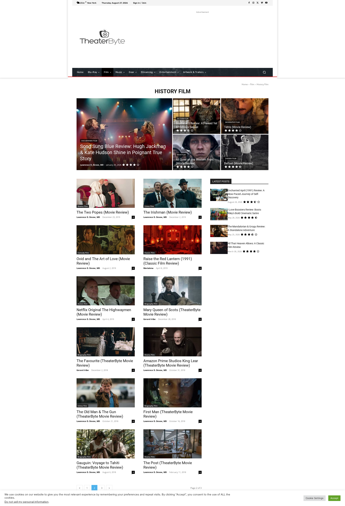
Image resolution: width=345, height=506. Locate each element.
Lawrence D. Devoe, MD (88, 217)
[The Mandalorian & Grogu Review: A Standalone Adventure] (219, 231)
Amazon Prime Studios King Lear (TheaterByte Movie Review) (170, 363)
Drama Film (230, 159)
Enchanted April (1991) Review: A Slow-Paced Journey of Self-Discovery (246, 194)
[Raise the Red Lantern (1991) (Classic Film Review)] (172, 239)
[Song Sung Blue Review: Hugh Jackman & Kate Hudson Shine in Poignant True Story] (124, 134)
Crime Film (149, 206)
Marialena (148, 268)
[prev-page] (80, 488)
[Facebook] (249, 3)
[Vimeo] (262, 3)
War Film (181, 155)
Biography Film (232, 122)
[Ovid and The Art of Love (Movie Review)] (106, 239)
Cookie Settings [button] (314, 498)
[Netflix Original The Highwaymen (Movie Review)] (106, 290)
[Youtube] (266, 3)
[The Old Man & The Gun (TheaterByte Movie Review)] (106, 392)
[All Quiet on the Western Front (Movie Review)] (196, 152)
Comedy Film (83, 252)
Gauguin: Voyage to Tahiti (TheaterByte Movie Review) (100, 465)
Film (252, 84)
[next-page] (109, 488)
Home (245, 84)
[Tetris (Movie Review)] (244, 116)
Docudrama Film (89, 141)
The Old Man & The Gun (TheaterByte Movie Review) (100, 414)
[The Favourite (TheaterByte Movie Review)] (106, 341)
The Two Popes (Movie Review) (103, 212)
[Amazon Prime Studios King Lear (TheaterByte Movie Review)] (172, 341)
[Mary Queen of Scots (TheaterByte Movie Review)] (172, 290)
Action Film (182, 118)
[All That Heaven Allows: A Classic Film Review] (219, 248)
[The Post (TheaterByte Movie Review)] (172, 443)
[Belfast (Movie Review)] (244, 152)
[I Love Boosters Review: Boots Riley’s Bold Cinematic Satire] (219, 214)
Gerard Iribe (149, 319)
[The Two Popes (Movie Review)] (106, 193)
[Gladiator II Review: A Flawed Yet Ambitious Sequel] (196, 116)
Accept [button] (334, 498)
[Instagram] (253, 3)
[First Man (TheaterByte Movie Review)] (172, 392)
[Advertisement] (202, 39)
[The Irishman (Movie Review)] (172, 193)
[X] (258, 3)
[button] (264, 72)
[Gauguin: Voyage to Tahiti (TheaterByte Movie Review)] (106, 443)
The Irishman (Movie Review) (167, 212)
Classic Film (149, 252)
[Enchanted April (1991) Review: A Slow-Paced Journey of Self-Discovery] (219, 195)
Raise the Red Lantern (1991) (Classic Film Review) (167, 261)
